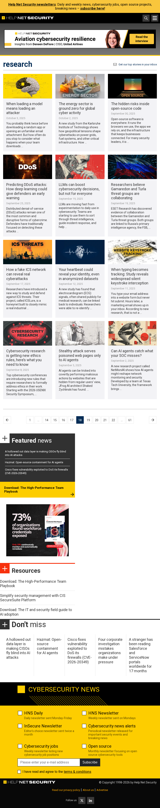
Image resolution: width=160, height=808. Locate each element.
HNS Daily (33, 713)
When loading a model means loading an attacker (24, 108)
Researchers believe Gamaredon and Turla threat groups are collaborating (128, 191)
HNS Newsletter (103, 713)
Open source (99, 746)
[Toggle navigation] (154, 18)
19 (88, 420)
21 (105, 420)
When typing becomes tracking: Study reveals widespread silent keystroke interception (130, 276)
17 (71, 420)
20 (96, 420)
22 (113, 420)
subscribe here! (92, 8)
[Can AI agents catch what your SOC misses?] (132, 333)
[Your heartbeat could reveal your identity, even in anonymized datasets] (79, 252)
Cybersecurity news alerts (112, 725)
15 (55, 420)
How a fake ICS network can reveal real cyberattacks (26, 274)
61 (130, 420)
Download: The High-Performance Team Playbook (34, 489)
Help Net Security (145, 782)
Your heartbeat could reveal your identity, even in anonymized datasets (79, 274)
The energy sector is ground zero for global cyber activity (77, 108)
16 (63, 420)
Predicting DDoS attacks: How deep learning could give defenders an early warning (26, 191)
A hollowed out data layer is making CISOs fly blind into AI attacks (18, 648)
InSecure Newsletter (43, 725)
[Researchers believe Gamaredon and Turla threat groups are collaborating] (132, 167)
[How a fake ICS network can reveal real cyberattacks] (27, 252)
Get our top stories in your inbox (138, 64)
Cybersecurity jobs (41, 746)
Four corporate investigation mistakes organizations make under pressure (110, 650)
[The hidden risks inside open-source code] (132, 86)
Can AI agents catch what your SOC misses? (132, 353)
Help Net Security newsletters (32, 4)
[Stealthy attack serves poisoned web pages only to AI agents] (79, 333)
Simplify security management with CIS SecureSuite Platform (32, 597)
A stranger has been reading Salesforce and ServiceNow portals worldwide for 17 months (141, 655)
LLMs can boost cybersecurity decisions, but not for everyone (79, 189)
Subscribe (90, 762)
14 (46, 420)
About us (88, 790)
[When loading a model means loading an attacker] (27, 86)
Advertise (102, 790)
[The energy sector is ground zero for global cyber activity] (79, 86)
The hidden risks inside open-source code (130, 106)
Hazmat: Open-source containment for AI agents (34, 462)
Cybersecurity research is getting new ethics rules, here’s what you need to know (25, 358)
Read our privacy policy (66, 790)
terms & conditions (77, 772)
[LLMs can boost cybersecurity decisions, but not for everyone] (79, 167)
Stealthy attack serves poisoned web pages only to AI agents (80, 355)
